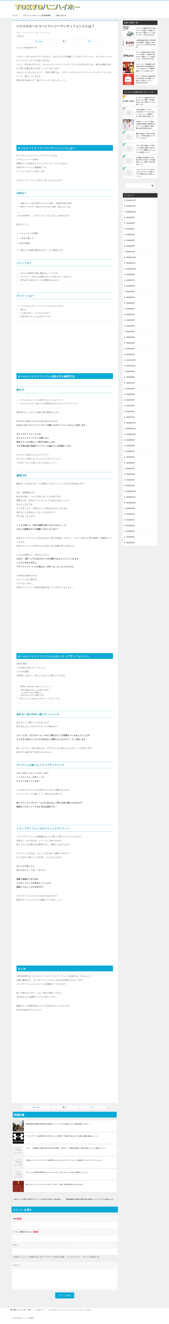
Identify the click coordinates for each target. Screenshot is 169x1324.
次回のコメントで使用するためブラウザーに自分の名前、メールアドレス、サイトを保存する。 (57, 1257)
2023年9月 (130, 274)
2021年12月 (131, 360)
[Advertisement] (64, 112)
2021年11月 (130, 366)
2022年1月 (130, 354)
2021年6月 (130, 389)
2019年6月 (130, 526)
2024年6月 (130, 223)
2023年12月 (131, 257)
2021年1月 (130, 417)
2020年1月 (130, 486)
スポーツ (21, 36)
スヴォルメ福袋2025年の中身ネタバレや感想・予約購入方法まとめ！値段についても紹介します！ (146, 31)
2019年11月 (130, 497)
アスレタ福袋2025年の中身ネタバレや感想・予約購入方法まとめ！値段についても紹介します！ (146, 55)
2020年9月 (130, 440)
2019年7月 (130, 520)
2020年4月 (130, 468)
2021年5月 (130, 394)
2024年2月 (130, 246)
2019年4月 (130, 537)
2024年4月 (130, 234)
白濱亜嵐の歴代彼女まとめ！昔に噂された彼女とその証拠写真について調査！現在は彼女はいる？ (145, 161)
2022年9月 (130, 320)
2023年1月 (130, 314)
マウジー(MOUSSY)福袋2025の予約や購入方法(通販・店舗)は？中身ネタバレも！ (146, 79)
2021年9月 (130, 371)
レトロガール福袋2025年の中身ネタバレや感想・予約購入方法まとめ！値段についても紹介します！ (146, 101)
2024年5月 (130, 229)
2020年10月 (131, 434)
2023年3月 (130, 303)
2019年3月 (130, 543)
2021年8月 (130, 377)
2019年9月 (130, 508)
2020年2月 (130, 480)
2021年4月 (130, 400)
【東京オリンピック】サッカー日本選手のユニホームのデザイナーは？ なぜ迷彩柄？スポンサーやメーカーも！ (64, 1160)
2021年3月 (130, 406)
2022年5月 (130, 332)
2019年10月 (131, 503)
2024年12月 (131, 200)
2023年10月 (131, 269)
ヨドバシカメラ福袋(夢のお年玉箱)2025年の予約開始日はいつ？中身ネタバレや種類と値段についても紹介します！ (146, 67)
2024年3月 (130, 240)
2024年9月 (130, 217)
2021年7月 (130, 383)
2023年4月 (130, 297)
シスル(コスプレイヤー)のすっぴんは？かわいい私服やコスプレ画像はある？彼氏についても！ (145, 173)
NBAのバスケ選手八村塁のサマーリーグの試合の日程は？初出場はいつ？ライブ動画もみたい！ (39, 1199)
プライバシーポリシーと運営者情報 (37, 15)
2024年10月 (131, 212)
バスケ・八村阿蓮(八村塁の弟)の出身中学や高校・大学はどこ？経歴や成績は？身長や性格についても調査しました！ (66, 1148)
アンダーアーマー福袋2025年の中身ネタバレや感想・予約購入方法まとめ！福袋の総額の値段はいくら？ (62, 1136)
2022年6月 (130, 326)
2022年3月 (130, 343)
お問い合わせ (61, 15)
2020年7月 (130, 451)
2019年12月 (131, 491)
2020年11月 (130, 428)
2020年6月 (130, 457)
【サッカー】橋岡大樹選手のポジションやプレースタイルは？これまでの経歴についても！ (57, 1172)
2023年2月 (130, 309)
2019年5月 (130, 531)
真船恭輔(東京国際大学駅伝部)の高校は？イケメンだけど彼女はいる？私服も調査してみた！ (58, 1124)
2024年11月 (130, 206)
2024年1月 (130, 252)
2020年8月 (130, 446)
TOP (22, 1310)
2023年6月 (130, 286)
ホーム (15, 15)
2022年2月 (130, 349)
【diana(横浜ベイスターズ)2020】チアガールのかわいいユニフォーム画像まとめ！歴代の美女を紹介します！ (145, 113)
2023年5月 (130, 292)
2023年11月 (130, 263)
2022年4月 (130, 337)
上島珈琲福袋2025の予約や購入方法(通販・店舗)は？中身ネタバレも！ (146, 43)
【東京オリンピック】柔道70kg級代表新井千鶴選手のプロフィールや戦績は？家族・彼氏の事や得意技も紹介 (146, 125)
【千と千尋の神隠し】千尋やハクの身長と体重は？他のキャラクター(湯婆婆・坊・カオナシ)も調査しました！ (146, 149)
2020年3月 (130, 474)
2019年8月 (130, 514)
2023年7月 (130, 280)
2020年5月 (130, 463)
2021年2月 (130, 411)
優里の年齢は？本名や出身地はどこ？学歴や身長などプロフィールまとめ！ (145, 136)
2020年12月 (131, 423)
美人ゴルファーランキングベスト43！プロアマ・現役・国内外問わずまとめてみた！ (55, 1184)
